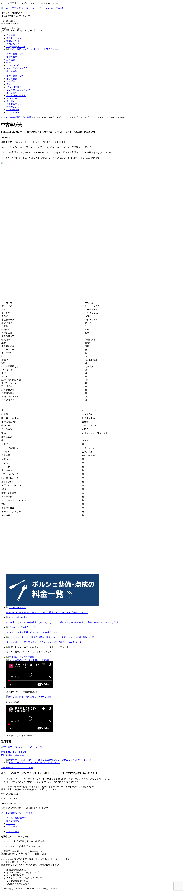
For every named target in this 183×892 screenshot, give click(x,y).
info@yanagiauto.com (15, 46)
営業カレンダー (13, 41)
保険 (8, 62)
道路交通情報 (12, 821)
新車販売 (10, 60)
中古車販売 (11, 57)
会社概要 (10, 35)
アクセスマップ (13, 38)
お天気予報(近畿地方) (16, 818)
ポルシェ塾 (11, 71)
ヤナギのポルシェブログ (18, 68)
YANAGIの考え (13, 65)
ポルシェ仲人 (12, 98)
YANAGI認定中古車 (16, 95)
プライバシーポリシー (17, 826)
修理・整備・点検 (15, 54)
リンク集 (10, 823)
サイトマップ (12, 112)
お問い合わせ (12, 44)
